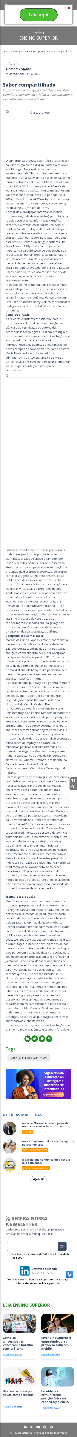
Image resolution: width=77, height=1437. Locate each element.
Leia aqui (38, 15)
